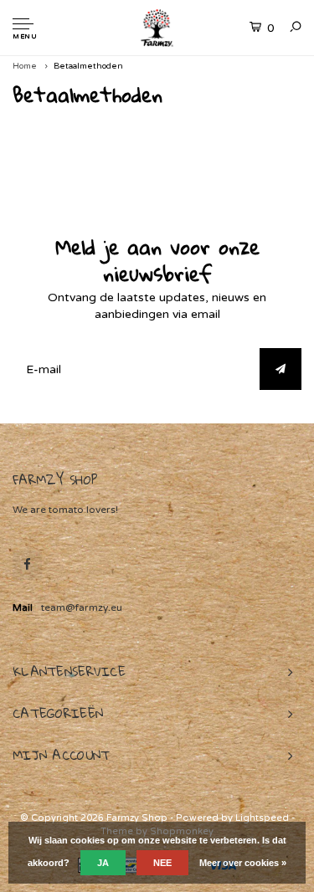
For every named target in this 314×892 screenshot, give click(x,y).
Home (25, 66)
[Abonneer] (280, 369)
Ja (103, 863)
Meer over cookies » (242, 863)
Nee (162, 863)
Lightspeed (262, 818)
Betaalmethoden (88, 66)
